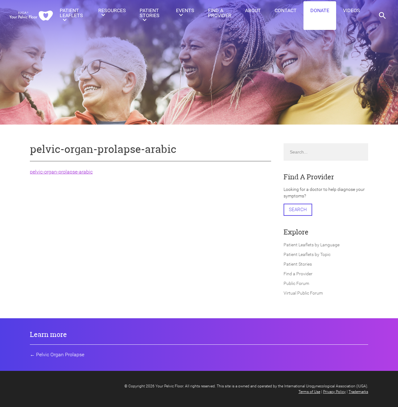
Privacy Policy (334, 392)
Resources (112, 10)
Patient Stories (150, 12)
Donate (319, 10)
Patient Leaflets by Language (312, 244)
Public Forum (296, 283)
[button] (382, 15)
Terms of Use (309, 392)
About (253, 10)
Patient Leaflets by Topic (307, 254)
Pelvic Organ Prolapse (60, 354)
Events (185, 10)
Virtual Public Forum (303, 293)
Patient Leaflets (71, 12)
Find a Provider (219, 12)
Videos (351, 10)
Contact (286, 10)
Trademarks (358, 392)
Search (298, 209)
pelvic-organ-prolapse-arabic (61, 172)
